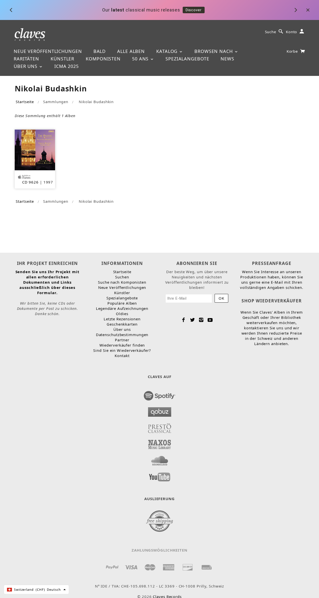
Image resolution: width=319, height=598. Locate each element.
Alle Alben (131, 51)
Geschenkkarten (122, 324)
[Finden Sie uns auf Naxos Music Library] (160, 442)
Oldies (122, 313)
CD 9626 (30, 182)
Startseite (25, 101)
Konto (291, 31)
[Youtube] (210, 319)
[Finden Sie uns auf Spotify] (160, 394)
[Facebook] (183, 319)
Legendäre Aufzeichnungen (122, 308)
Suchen (122, 276)
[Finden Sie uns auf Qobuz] (160, 410)
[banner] (30, 34)
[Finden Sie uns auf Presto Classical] (160, 426)
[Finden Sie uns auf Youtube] (160, 475)
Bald (99, 51)
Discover (194, 10)
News (227, 59)
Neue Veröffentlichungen (48, 51)
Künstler (62, 59)
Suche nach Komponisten (122, 282)
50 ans (141, 59)
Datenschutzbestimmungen (122, 334)
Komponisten (103, 59)
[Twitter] (192, 319)
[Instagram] (201, 319)
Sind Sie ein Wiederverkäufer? (122, 350)
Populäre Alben (122, 303)
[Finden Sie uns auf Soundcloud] (160, 459)
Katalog (167, 51)
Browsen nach (214, 51)
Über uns (26, 66)
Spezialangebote (187, 59)
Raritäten (26, 59)
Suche (270, 31)
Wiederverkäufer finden (122, 345)
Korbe (293, 51)
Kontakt (122, 355)
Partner (122, 339)
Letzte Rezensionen (122, 318)
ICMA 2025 (66, 66)
